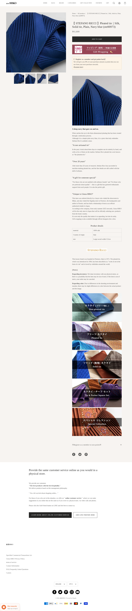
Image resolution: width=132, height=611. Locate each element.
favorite (99, 3)
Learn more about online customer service (50, 515)
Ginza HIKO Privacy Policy (15, 559)
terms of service (11, 562)
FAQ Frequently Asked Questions (17, 569)
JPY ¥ (70, 584)
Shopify (74, 598)
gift (107, 3)
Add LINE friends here (85, 515)
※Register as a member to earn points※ (86, 445)
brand (61, 3)
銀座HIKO (9, 544)
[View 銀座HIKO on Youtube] (77, 592)
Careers (8, 573)
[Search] (114, 3)
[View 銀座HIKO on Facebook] (54, 592)
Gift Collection (86, 3)
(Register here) (78, 67)
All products (81, 13)
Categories (72, 3)
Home (74, 13)
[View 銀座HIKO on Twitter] (60, 592)
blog (53, 3)
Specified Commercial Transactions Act (19, 555)
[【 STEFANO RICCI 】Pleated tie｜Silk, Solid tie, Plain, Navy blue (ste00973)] (19, 78)
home (45, 3)
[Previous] (6, 42)
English (58, 584)
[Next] (66, 42)
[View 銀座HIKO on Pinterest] (66, 592)
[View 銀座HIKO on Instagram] (72, 592)
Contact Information (12, 566)
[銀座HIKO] (11, 3)
